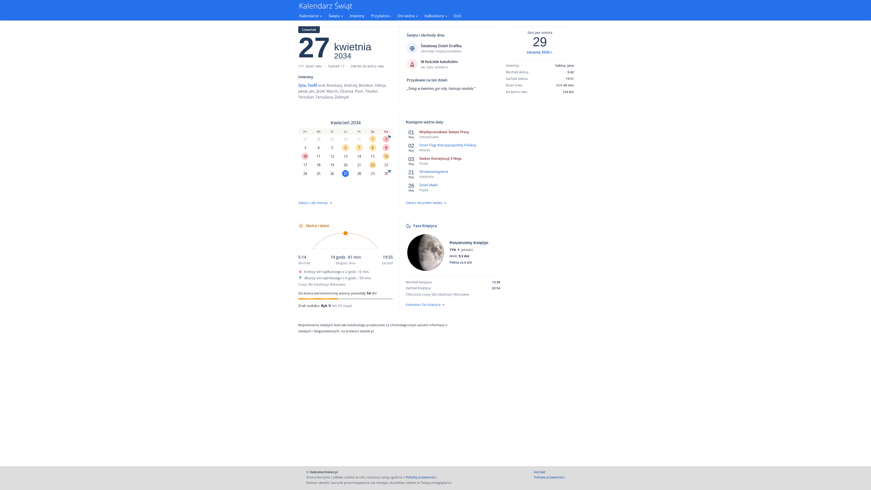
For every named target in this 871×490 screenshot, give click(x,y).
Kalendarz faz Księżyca (425, 304)
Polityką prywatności (421, 477)
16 (386, 156)
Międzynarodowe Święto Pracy (444, 132)
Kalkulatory (435, 15)
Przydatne (380, 15)
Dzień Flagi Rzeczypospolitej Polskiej (447, 145)
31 (359, 139)
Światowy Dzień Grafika (441, 45)
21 (359, 164)
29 (332, 139)
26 (332, 173)
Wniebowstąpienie (433, 171)
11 (318, 156)
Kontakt (540, 472)
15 (372, 156)
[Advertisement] (540, 168)
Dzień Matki (428, 185)
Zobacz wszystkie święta (426, 203)
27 (305, 139)
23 (386, 164)
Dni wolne (407, 15)
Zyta (302, 85)
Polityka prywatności (549, 477)
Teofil (312, 85)
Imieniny (357, 15)
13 (345, 156)
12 (332, 156)
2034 (342, 56)
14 (359, 156)
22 (372, 164)
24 (305, 173)
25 (318, 173)
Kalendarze (309, 15)
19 (332, 164)
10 (305, 156)
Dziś (457, 15)
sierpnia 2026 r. (540, 52)
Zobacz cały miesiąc (315, 203)
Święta (335, 15)
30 (345, 139)
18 (318, 164)
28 (318, 139)
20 (345, 164)
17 (305, 164)
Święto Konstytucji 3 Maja (440, 158)
